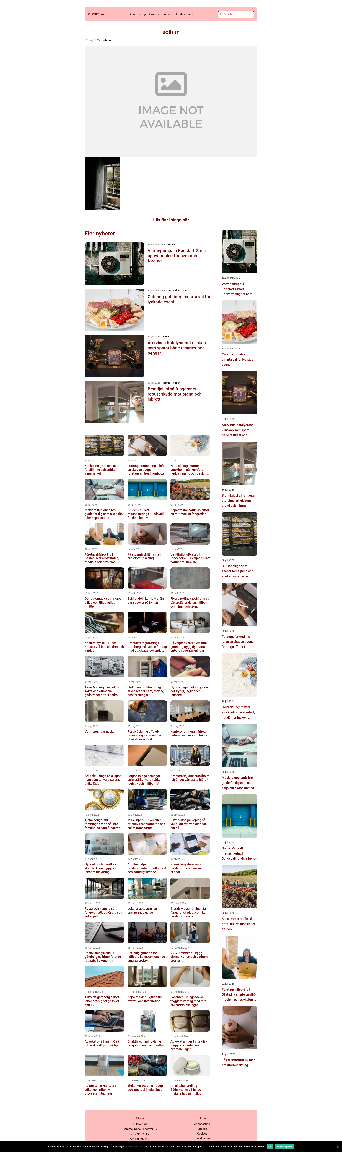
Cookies (167, 14)
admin (107, 40)
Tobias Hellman (171, 382)
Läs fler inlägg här (171, 219)
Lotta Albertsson (177, 290)
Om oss (154, 14)
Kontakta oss (184, 14)
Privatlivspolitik (284, 1146)
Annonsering (138, 14)
